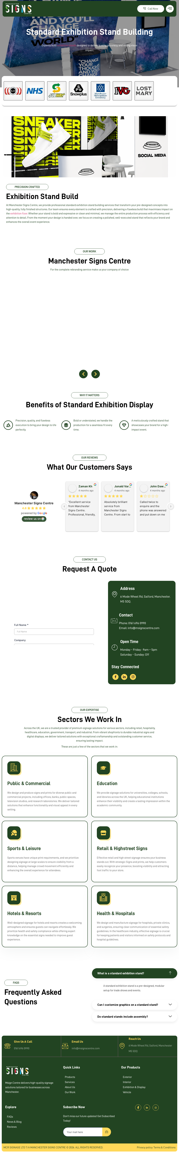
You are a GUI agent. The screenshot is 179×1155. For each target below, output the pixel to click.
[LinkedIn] (124, 677)
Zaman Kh (85, 486)
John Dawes (158, 486)
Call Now (153, 8)
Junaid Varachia (122, 486)
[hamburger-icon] (170, 9)
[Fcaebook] (138, 1108)
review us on (32, 518)
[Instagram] (133, 677)
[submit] (106, 1132)
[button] (83, 374)
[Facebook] (115, 677)
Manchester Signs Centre (34, 503)
